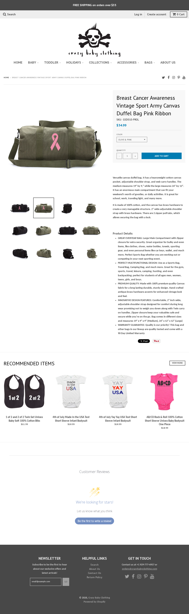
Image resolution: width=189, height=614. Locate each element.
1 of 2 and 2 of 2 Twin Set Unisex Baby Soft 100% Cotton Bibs (24, 419)
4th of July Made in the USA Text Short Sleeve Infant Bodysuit (71, 419)
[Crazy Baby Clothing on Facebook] (169, 78)
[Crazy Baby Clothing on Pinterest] (179, 78)
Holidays (73, 62)
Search (94, 564)
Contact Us (94, 573)
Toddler (51, 62)
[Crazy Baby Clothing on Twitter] (163, 78)
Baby (32, 62)
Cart (181, 14)
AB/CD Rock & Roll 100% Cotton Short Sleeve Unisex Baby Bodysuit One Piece (164, 421)
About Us (94, 569)
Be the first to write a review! (94, 521)
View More (177, 363)
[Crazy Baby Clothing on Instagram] (173, 78)
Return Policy (94, 577)
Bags (148, 62)
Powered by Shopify (94, 602)
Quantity (121, 150)
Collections (99, 62)
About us (168, 62)
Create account (156, 14)
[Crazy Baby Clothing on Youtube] (184, 78)
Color (119, 134)
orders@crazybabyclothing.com (139, 569)
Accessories (127, 62)
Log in (138, 14)
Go (65, 581)
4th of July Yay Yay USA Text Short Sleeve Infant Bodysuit (118, 419)
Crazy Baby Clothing (99, 597)
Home (18, 62)
